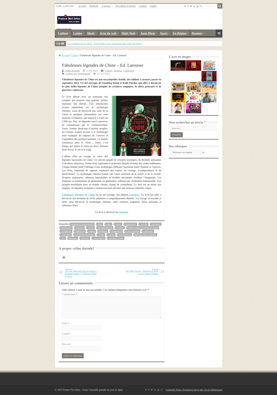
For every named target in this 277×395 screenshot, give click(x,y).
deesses (80, 228)
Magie (111, 235)
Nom (65, 323)
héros (92, 231)
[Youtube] (197, 6)
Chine (118, 224)
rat (63, 238)
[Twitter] (191, 6)
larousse (148, 231)
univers (85, 238)
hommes (103, 231)
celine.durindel (72, 70)
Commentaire (69, 294)
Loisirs (77, 33)
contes (143, 224)
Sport (164, 33)
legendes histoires (84, 235)
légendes (66, 235)
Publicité (93, 6)
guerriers (66, 231)
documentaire (105, 228)
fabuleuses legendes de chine (143, 228)
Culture (63, 33)
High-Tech (128, 33)
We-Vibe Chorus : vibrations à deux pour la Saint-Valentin (142, 271)
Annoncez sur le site (193, 389)
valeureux (98, 238)
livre (101, 235)
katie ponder (132, 231)
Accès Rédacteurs (213, 389)
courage (156, 224)
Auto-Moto (147, 33)
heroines (80, 231)
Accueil (82, 6)
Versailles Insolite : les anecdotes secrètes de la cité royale (96, 43)
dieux (91, 228)
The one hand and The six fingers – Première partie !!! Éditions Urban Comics (81, 273)
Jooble (153, 6)
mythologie (125, 235)
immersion (117, 231)
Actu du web (108, 33)
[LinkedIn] (194, 6)
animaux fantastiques (82, 224)
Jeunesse (117, 70)
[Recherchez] (220, 6)
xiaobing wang (116, 238)
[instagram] (200, 6)
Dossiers (197, 33)
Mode (91, 33)
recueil (73, 238)
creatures (66, 228)
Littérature (129, 70)
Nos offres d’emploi (125, 6)
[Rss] (185, 6)
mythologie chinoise (145, 235)
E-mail (66, 333)
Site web (66, 344)
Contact (143, 6)
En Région (180, 33)
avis (100, 224)
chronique (131, 224)
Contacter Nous (174, 389)
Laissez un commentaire (78, 73)
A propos (106, 6)
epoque (120, 228)
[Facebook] (188, 6)
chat (108, 224)
